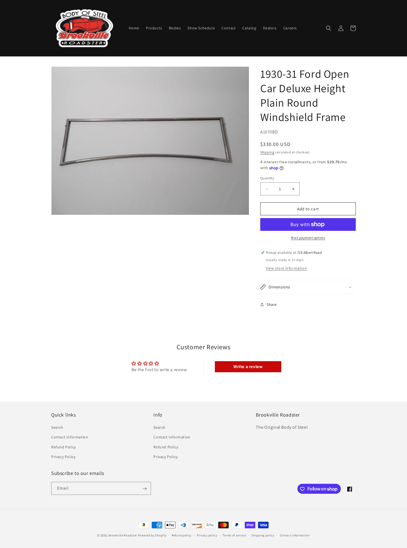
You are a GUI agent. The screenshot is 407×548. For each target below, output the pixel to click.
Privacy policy (207, 535)
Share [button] (272, 304)
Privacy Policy (63, 456)
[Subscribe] (144, 488)
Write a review (247, 366)
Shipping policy (262, 535)
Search (57, 427)
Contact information (295, 535)
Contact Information (69, 437)
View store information (286, 268)
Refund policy (181, 535)
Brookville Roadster (123, 535)
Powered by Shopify (152, 535)
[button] (329, 28)
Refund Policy (63, 446)
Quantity (267, 178)
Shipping (267, 152)
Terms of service (234, 535)
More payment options (308, 238)
